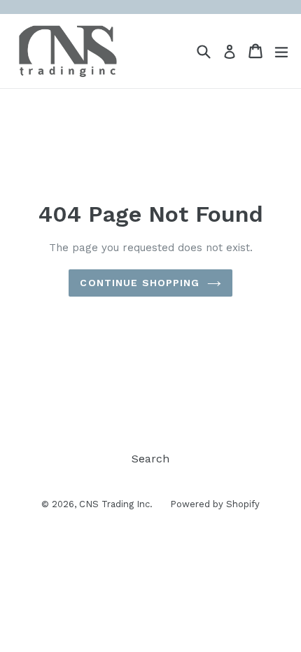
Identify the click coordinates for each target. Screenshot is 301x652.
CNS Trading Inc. (116, 504)
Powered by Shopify (215, 504)
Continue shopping (140, 282)
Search (150, 458)
